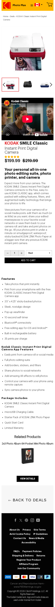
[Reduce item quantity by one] (8, 253)
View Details (27, 479)
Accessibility (29, 542)
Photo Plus (19, 5)
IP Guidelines (40, 534)
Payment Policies (32, 551)
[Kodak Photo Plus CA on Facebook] (16, 520)
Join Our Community (28, 568)
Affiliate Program (28, 564)
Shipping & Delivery (23, 556)
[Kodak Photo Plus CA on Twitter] (20, 520)
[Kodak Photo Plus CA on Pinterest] (27, 520)
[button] (12, 157)
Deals (12, 16)
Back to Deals (29, 500)
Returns (41, 556)
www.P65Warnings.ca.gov (27, 587)
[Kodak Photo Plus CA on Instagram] (33, 520)
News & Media (36, 538)
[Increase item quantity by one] (21, 253)
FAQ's (17, 551)
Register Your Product (28, 560)
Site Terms (40, 530)
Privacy (27, 530)
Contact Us (19, 538)
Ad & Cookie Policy (20, 534)
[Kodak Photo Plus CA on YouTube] (38, 520)
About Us (14, 530)
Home (5, 16)
